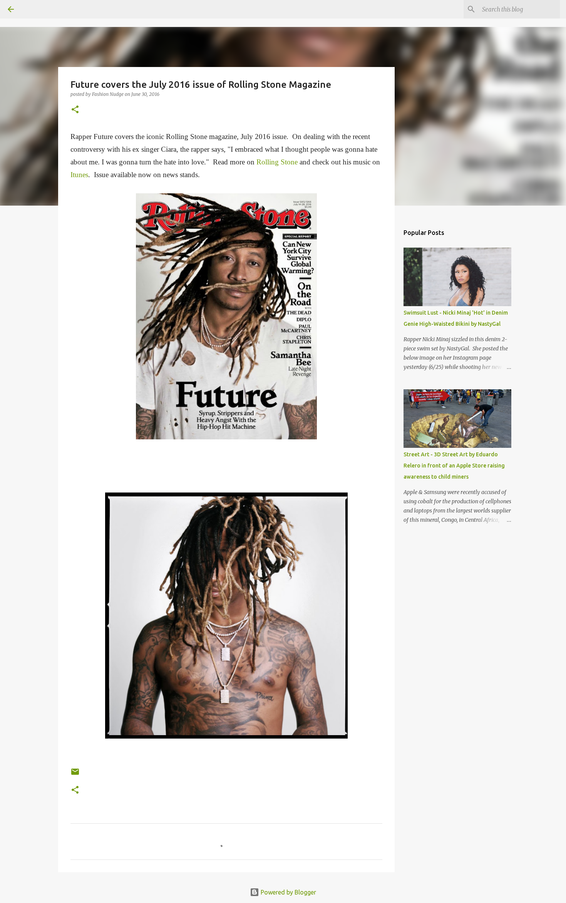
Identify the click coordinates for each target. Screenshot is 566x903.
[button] (75, 110)
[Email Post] (75, 774)
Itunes (79, 175)
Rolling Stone (277, 162)
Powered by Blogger (287, 892)
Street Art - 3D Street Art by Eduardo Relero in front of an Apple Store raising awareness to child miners (454, 465)
